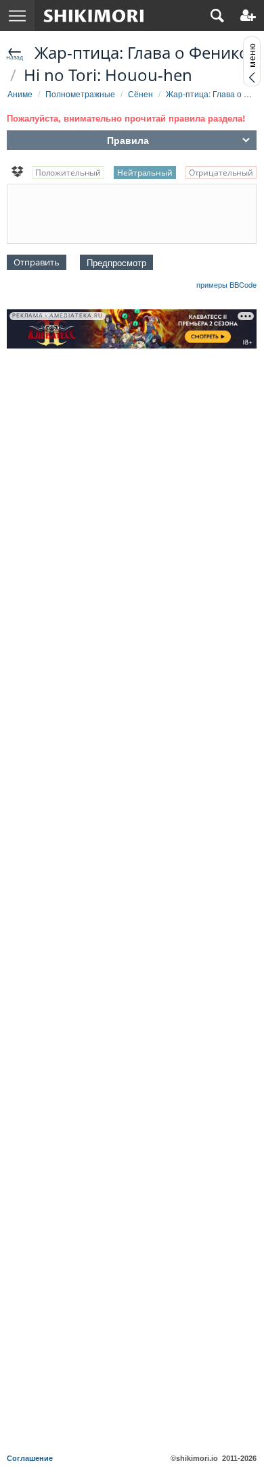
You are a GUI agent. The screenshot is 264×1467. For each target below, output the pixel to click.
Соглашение (30, 1458)
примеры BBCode (226, 284)
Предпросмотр (116, 262)
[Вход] (248, 15)
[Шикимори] (93, 15)
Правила (128, 140)
